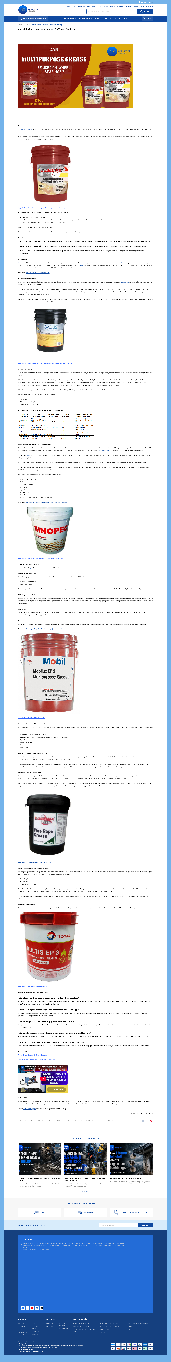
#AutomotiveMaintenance (28, 1121)
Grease (20, 263)
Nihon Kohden (104, 1329)
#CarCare (51, 1121)
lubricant (37, 263)
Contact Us (80, 6)
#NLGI (87, 1121)
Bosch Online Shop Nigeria (81, 1323)
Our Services (91, 6)
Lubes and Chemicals (102, 19)
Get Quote (35, 1334)
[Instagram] (41, 1308)
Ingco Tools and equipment (81, 1326)
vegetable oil (118, 263)
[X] (27, 1308)
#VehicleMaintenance (98, 1121)
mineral (110, 263)
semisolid (32, 263)
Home (20, 25)
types (31, 568)
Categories (50, 1319)
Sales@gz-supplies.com (34, 1252)
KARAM (130, 1326)
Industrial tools (120, 19)
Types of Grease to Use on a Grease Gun (38, 273)
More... (130, 1329)
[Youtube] (32, 1308)
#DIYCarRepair (61, 1121)
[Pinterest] (151, 1121)
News (121, 6)
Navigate (22, 1319)
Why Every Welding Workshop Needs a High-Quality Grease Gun (45, 629)
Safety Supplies (84, 19)
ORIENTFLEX (104, 1332)
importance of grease (26, 129)
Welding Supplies (68, 19)
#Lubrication (79, 1121)
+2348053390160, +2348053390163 (38, 1249)
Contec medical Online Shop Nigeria (138, 1323)
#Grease (71, 1121)
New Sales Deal (103, 6)
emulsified (102, 263)
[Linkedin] (37, 1308)
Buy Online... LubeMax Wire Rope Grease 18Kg (34, 863)
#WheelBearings (113, 1121)
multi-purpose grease (104, 450)
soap (97, 263)
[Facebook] (23, 1308)
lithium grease (125, 282)
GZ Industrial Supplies (29, 1109)
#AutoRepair (42, 1121)
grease (82, 265)
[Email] (143, 1121)
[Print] (147, 1121)
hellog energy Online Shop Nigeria (110, 1323)
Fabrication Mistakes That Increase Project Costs (36, 1178)
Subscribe (145, 1225)
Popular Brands (80, 1319)
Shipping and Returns (131, 6)
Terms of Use (113, 6)
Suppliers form (36, 1331)
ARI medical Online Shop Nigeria (109, 1326)
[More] (74, 6)
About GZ (70, 6)
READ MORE (85, 1192)
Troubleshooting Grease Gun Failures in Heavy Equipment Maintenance (47, 502)
